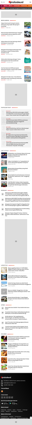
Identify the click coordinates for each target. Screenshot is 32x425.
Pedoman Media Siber (22, 418)
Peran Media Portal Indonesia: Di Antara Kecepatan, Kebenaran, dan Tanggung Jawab (19, 176)
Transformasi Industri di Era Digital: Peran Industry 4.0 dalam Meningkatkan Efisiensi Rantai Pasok (16, 328)
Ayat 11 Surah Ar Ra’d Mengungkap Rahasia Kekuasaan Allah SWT (16, 323)
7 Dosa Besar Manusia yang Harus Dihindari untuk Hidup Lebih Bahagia (18, 276)
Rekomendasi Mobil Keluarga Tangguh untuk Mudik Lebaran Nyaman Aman (11, 33)
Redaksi (11, 416)
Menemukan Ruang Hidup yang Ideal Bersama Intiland (18, 169)
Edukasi (3, 54)
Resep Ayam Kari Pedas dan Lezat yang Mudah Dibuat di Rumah (18, 352)
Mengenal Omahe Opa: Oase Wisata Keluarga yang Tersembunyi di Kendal (11, 77)
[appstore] (5, 404)
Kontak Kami (18, 416)
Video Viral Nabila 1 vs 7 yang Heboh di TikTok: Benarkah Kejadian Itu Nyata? (18, 162)
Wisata (3, 27)
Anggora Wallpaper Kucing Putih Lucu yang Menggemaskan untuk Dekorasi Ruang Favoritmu (18, 345)
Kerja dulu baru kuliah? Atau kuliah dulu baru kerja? (17, 308)
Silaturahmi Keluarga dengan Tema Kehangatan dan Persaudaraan (11, 59)
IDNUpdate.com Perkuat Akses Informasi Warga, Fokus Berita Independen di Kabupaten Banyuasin (19, 155)
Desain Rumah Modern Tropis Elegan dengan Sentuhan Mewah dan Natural (18, 298)
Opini (14, 410)
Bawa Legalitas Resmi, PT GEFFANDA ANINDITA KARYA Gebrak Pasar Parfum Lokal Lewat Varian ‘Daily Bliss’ (18, 269)
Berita (5, 5)
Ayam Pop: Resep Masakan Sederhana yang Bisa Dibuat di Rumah (18, 366)
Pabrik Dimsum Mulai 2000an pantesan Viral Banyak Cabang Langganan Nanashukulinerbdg (17, 121)
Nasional (3, 71)
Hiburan (8, 411)
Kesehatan (14, 411)
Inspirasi (3, 35)
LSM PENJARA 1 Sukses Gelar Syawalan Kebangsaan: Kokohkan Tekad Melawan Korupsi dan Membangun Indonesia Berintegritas (19, 184)
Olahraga (25, 410)
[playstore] (13, 404)
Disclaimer (13, 418)
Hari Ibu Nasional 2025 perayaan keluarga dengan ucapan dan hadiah (11, 68)
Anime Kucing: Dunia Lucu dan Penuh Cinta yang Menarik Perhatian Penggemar (19, 283)
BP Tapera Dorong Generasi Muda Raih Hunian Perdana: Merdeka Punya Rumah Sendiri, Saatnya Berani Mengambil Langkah (17, 136)
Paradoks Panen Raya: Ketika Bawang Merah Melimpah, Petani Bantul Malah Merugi (17, 312)
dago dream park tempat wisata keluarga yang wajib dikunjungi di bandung (10, 24)
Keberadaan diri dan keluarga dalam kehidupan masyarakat (11, 42)
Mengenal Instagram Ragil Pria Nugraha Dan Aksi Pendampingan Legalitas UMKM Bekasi (17, 204)
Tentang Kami (4, 416)
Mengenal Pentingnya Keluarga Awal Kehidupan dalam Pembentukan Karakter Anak (11, 51)
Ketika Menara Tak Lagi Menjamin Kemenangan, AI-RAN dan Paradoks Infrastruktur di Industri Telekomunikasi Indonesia (16, 318)
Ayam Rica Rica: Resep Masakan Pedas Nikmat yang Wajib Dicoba (18, 359)
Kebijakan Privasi (5, 418)
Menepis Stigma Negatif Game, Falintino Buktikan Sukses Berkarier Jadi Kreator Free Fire (17, 214)
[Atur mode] (4, 2)
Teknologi (16, 5)
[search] (2, 2)
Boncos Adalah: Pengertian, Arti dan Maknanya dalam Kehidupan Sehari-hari (19, 290)
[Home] (1, 5)
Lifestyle (19, 410)
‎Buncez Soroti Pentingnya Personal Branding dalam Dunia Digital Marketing (17, 209)
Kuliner (2, 411)
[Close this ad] (31, 418)
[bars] (29, 2)
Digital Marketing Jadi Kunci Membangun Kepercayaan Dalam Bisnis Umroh (17, 129)
